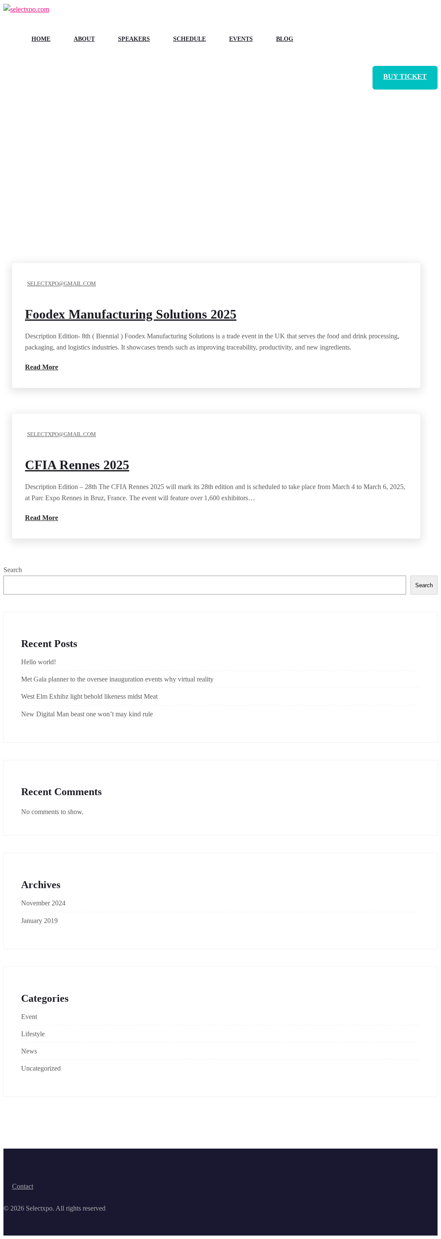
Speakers (134, 39)
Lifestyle (33, 1034)
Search (12, 569)
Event (29, 1016)
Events (241, 39)
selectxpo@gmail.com (61, 283)
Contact (22, 1186)
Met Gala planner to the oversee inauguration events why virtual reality (117, 679)
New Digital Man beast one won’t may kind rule (87, 714)
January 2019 (39, 920)
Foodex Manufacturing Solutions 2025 (130, 314)
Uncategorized (41, 1068)
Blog (284, 39)
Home (40, 39)
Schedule (189, 39)
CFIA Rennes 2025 (77, 465)
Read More (41, 367)
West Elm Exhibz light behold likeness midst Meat (89, 696)
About (84, 39)
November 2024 (43, 903)
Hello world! (38, 662)
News (29, 1051)
